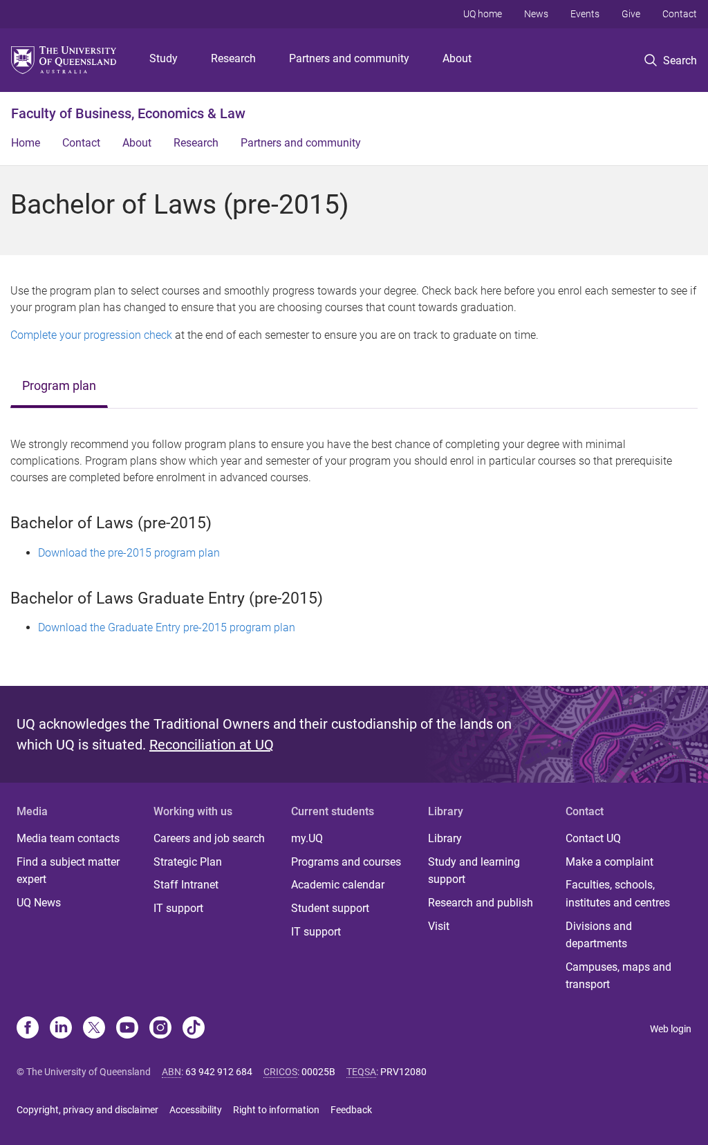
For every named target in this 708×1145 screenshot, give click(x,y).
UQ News (39, 902)
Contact (679, 13)
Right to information (276, 1109)
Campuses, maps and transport (618, 976)
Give (631, 13)
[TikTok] (194, 1029)
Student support (330, 908)
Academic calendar (337, 884)
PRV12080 (403, 1071)
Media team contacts (68, 838)
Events (584, 13)
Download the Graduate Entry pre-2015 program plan (166, 627)
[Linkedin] (61, 1029)
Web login (670, 1028)
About (457, 58)
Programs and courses (346, 861)
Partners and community (349, 58)
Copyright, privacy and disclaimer (87, 1109)
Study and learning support (474, 870)
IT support (178, 908)
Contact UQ (593, 838)
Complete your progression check (91, 335)
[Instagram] (160, 1029)
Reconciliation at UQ (211, 744)
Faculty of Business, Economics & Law (128, 113)
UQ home (482, 13)
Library (445, 838)
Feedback (351, 1109)
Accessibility (195, 1109)
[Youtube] (127, 1029)
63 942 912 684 (218, 1071)
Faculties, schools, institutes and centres (618, 893)
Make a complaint (609, 861)
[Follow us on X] (94, 1029)
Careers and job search (209, 838)
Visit (438, 926)
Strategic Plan (187, 861)
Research (233, 58)
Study (163, 58)
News (536, 13)
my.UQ (307, 838)
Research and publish (480, 902)
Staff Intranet (185, 884)
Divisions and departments (599, 935)
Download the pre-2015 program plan (129, 552)
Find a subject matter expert (68, 870)
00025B (318, 1071)
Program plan (59, 386)
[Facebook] (28, 1029)
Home (25, 142)
